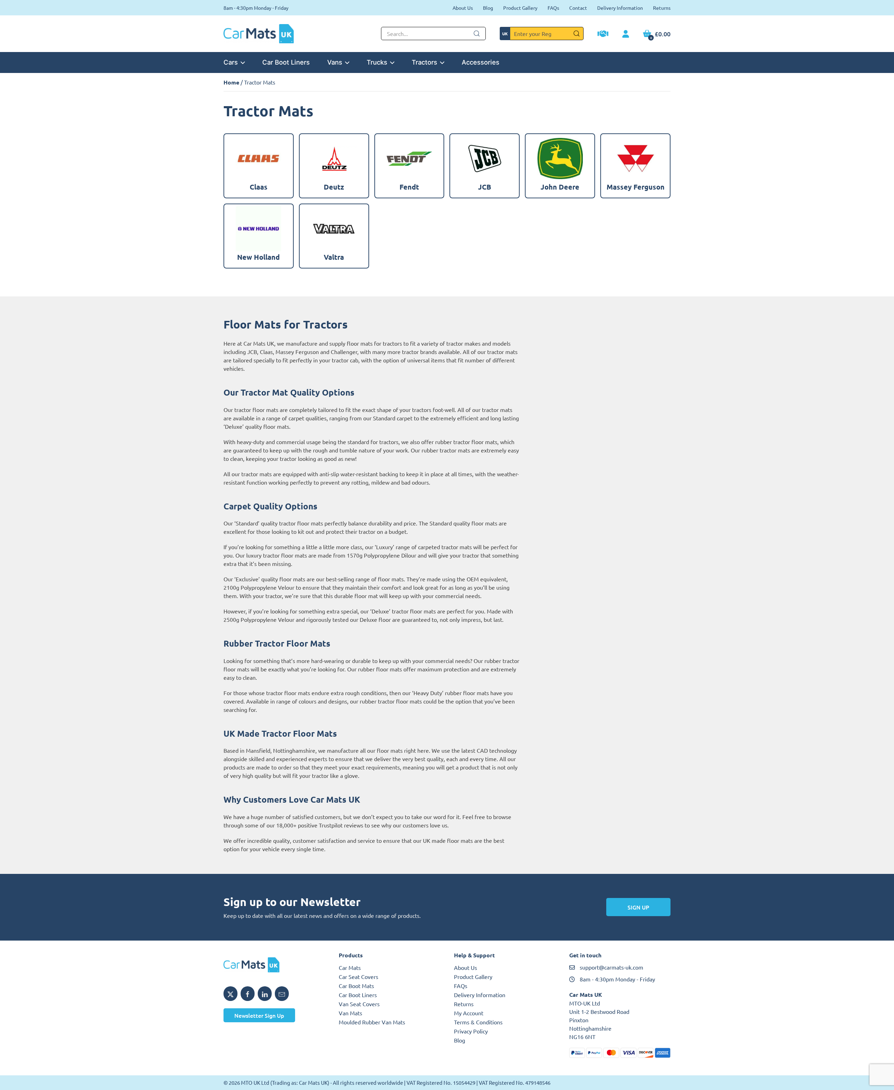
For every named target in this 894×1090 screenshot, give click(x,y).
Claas (266, 351)
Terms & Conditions (478, 1021)
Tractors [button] (424, 62)
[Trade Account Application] (603, 34)
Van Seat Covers (359, 1003)
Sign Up (638, 907)
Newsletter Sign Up (259, 1015)
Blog (488, 8)
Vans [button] (334, 62)
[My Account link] (625, 34)
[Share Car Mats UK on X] (230, 993)
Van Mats (350, 1012)
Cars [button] (231, 62)
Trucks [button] (377, 62)
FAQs (553, 8)
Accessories (480, 62)
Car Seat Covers (358, 976)
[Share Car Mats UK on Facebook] (248, 993)
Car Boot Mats (356, 985)
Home (231, 82)
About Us (463, 8)
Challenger (344, 351)
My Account (468, 1012)
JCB (252, 351)
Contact (578, 8)
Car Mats (350, 967)
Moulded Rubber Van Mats (372, 1021)
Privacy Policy (471, 1031)
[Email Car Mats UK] (282, 993)
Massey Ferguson (297, 351)
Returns (661, 8)
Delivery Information (620, 8)
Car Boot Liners (286, 62)
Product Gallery (520, 8)
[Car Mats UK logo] (274, 965)
